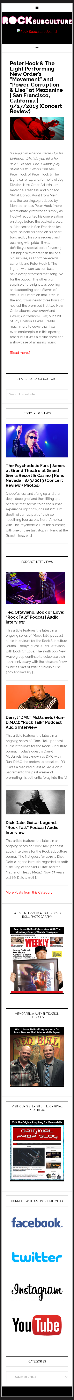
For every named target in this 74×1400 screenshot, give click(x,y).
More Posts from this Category (29, 892)
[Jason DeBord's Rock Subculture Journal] (37, 21)
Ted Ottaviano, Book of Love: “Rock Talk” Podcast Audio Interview (35, 617)
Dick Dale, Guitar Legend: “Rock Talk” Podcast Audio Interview (32, 827)
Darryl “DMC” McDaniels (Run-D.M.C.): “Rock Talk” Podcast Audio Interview (35, 722)
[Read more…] (20, 353)
